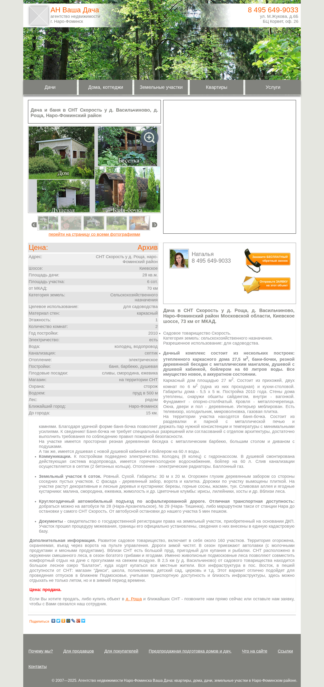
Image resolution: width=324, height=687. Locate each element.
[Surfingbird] (83, 621)
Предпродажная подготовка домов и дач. (190, 651)
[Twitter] (58, 621)
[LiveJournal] (73, 621)
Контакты (37, 666)
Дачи (50, 87)
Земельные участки (161, 87)
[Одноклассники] (63, 621)
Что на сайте (254, 651)
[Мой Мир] (68, 621)
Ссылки (285, 651)
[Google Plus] (78, 621)
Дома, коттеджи (105, 87)
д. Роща (134, 599)
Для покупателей (121, 651)
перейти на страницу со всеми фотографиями (94, 234)
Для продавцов (78, 651)
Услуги (273, 87)
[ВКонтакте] (53, 621)
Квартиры (216, 87)
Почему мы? (40, 651)
